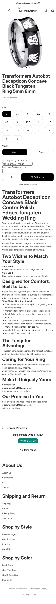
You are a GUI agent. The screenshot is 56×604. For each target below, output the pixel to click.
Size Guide (7, 518)
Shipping (6, 503)
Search (5, 487)
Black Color (7, 565)
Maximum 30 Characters (14, 167)
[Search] (9, 10)
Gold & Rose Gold (10, 575)
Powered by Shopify (39, 589)
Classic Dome (8, 539)
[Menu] (3, 10)
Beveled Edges (9, 534)
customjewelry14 (23, 589)
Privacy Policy (9, 513)
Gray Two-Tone (9, 570)
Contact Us (7, 477)
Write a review (28, 440)
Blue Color (7, 580)
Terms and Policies (28, 595)
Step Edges (7, 549)
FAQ (4, 482)
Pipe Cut (6, 544)
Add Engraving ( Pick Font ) (15, 160)
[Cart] (52, 10)
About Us (6, 472)
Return (5, 508)
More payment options (28, 184)
